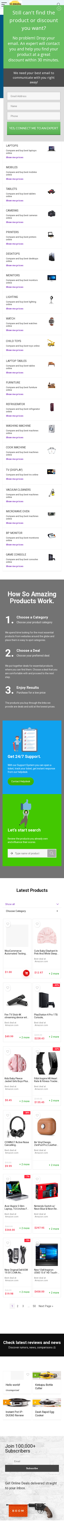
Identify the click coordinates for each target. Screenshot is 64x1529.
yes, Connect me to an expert (33, 128)
